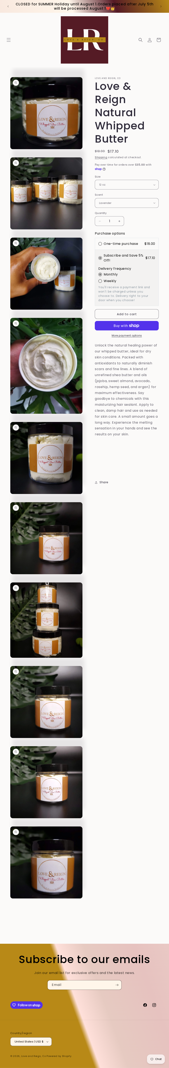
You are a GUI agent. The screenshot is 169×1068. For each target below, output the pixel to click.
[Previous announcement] (8, 6)
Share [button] (104, 482)
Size (98, 177)
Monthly (111, 274)
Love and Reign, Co (33, 1056)
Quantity (101, 213)
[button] (8, 39)
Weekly (110, 281)
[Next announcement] (160, 6)
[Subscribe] (116, 985)
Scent (99, 195)
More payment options (127, 335)
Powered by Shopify (59, 1056)
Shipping (101, 157)
